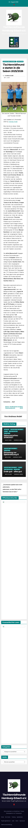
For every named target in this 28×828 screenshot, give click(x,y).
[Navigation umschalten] (25, 51)
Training (14, 817)
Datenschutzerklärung (6, 824)
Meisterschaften (13, 431)
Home (2, 817)
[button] (22, 51)
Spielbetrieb (20, 61)
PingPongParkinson (6, 820)
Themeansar (18, 813)
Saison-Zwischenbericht (9, 407)
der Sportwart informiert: (9, 61)
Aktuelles (6, 429)
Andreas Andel (9, 75)
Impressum (22, 820)
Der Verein (7, 817)
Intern (17, 820)
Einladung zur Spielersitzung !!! (11, 453)
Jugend (6, 431)
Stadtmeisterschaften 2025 (18, 407)
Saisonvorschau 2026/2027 (11, 436)
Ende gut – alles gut (13, 471)
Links (13, 820)
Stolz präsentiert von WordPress (12, 811)
